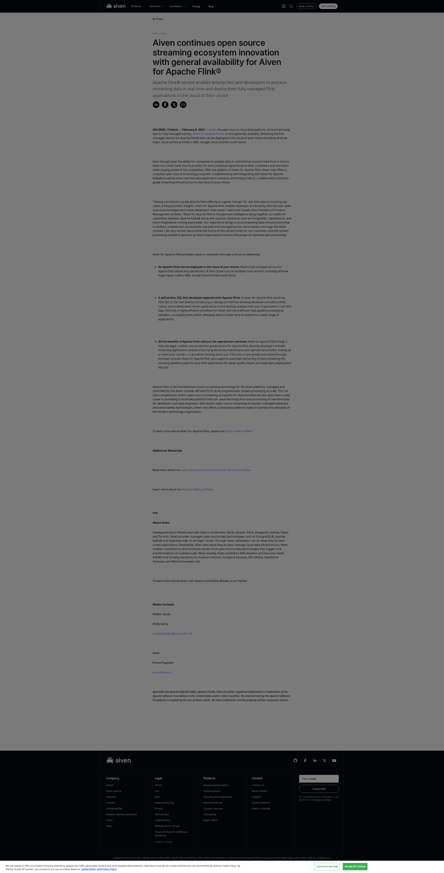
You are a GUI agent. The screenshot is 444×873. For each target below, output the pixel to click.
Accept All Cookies (355, 866)
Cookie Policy (88, 869)
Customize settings (327, 866)
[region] (222, 867)
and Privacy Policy (107, 869)
